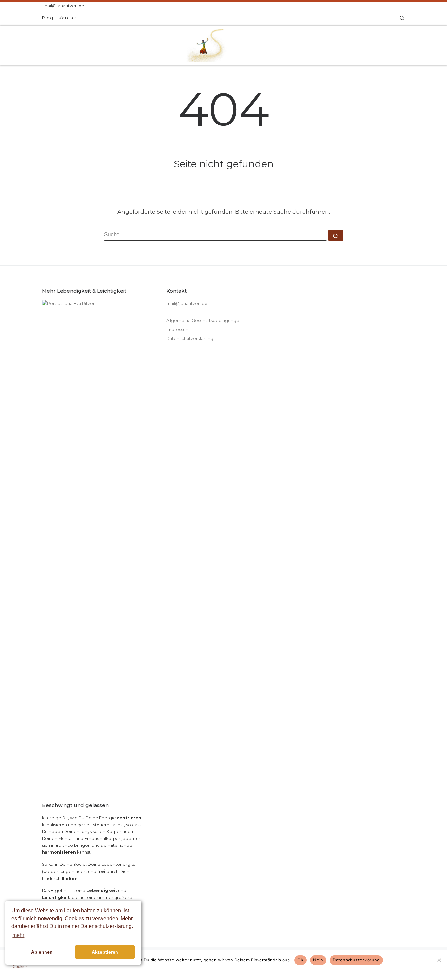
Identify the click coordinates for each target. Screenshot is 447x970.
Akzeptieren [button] (105, 952)
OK (300, 959)
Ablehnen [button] (42, 952)
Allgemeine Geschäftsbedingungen (204, 320)
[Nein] (439, 960)
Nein (318, 959)
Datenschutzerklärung (189, 338)
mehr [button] (18, 935)
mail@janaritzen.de (186, 303)
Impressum (178, 329)
